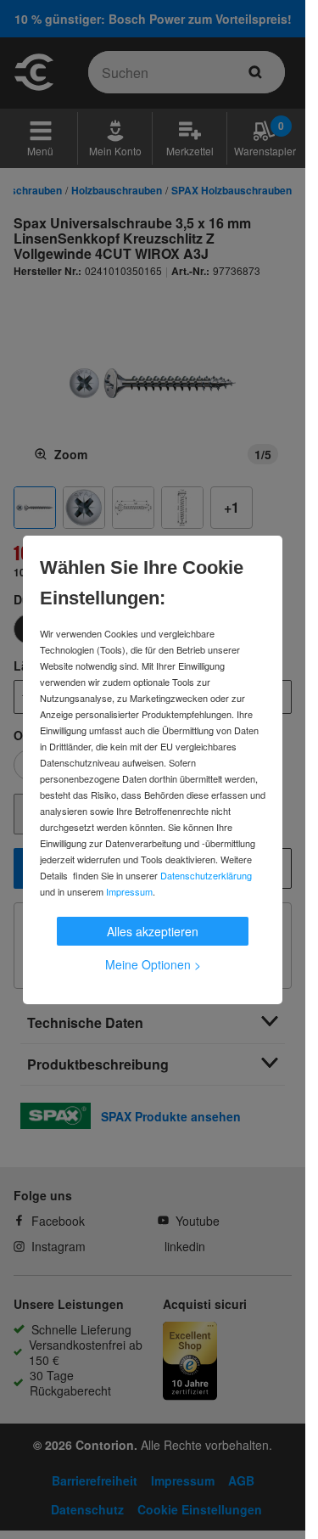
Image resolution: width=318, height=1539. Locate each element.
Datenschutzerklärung (206, 875)
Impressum (129, 891)
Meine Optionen (153, 964)
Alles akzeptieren (152, 931)
